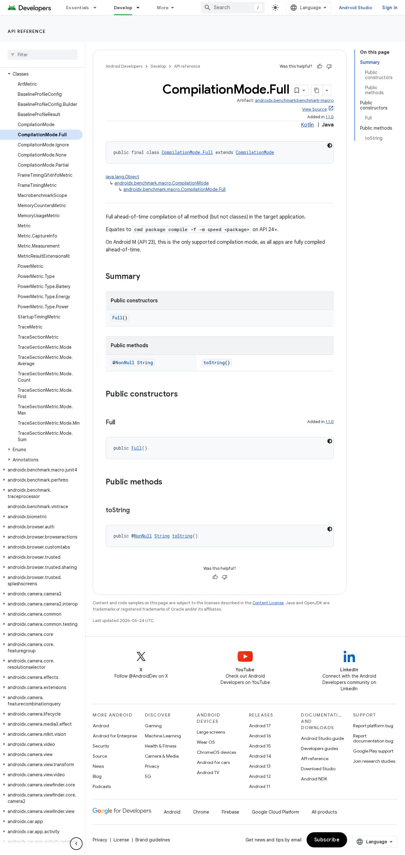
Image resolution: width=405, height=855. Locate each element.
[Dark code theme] (329, 145)
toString (214, 363)
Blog (97, 776)
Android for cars (213, 762)
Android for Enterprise (115, 736)
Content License (268, 603)
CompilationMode (255, 152)
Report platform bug (373, 726)
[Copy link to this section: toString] (136, 510)
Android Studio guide (322, 738)
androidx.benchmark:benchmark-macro (294, 100)
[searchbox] (43, 55)
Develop (123, 7)
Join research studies (374, 761)
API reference (27, 31)
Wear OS (206, 742)
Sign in (389, 7)
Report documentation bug (373, 738)
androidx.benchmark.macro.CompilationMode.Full (174, 189)
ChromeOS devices (216, 752)
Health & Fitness (160, 746)
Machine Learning (163, 736)
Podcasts (102, 786)
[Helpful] (319, 66)
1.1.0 (330, 117)
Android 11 (259, 786)
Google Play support (373, 751)
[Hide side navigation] (76, 843)
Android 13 (260, 766)
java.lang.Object (122, 177)
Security (101, 746)
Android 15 (260, 746)
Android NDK (314, 779)
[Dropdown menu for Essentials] (97, 7)
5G (148, 776)
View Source (314, 109)
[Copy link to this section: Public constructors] (184, 394)
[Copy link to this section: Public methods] (168, 482)
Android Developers (124, 66)
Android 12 (260, 776)
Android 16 (260, 736)
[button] (41, 74)
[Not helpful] (329, 66)
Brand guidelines (152, 839)
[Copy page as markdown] (317, 90)
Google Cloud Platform (275, 812)
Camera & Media (162, 756)
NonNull (124, 363)
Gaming (153, 726)
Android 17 (260, 726)
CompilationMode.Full (187, 152)
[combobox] (233, 7)
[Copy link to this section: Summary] (146, 277)
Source (100, 756)
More (163, 7)
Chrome (201, 812)
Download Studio (318, 769)
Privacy (152, 766)
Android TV (208, 772)
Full (117, 318)
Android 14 (260, 756)
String (145, 363)
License (121, 839)
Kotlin (307, 125)
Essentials (77, 7)
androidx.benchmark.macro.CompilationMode (162, 183)
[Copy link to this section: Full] (121, 423)
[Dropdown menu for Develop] (140, 7)
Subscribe (327, 840)
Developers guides (319, 748)
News (98, 766)
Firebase (230, 812)
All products (324, 812)
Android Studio (355, 7)
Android (101, 726)
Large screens (211, 732)
